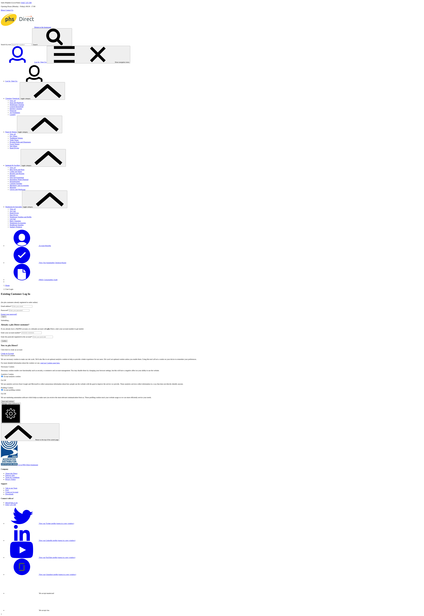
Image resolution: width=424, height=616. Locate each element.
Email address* (6, 306)
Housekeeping (15, 181)
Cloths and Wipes (16, 172)
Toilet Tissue (14, 140)
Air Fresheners (15, 113)
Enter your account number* (11, 333)
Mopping (13, 187)
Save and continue (8, 401)
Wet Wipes (13, 146)
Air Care (13, 211)
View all (13, 101)
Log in (4, 316)
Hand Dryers (14, 213)
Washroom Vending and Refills (20, 217)
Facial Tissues (14, 144)
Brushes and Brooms (17, 174)
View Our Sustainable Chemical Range (52, 263)
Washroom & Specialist (13, 207)
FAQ (7, 490)
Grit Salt (13, 219)
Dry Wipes (13, 136)
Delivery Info (10, 475)
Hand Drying (14, 148)
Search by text (6, 45)
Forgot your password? (9, 314)
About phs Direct (11, 473)
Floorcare (13, 111)
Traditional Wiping (16, 138)
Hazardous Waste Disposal (19, 179)
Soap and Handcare (16, 103)
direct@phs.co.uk (11, 503)
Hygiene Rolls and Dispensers (20, 142)
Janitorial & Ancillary (13, 165)
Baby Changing (15, 221)
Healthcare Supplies (17, 225)
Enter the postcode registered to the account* (16, 337)
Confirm (4, 341)
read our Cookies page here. (50, 363)
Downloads (9, 494)
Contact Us (9, 10)
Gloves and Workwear (17, 189)
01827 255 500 (26, 3)
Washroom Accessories (18, 223)
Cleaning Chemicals (12, 98)
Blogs (3, 10)
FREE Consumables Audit (47, 280)
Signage (12, 176)
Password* (5, 310)
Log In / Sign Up (11, 81)
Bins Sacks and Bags (17, 170)
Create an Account (7, 353)
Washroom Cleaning (17, 105)
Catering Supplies (16, 183)
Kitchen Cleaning (16, 109)
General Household (16, 107)
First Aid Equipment (17, 177)
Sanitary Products (16, 227)
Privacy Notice (10, 479)
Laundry (13, 115)
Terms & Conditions (12, 477)
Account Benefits (44, 246)
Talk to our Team (11, 488)
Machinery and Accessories (19, 185)
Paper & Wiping (11, 132)
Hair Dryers (14, 215)
